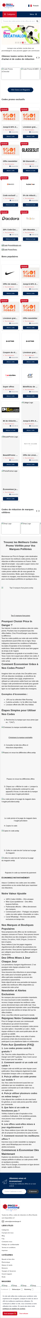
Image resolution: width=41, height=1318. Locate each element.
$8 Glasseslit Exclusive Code (30, 161)
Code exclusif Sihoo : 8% (10, 195)
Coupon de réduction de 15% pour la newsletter (10, 352)
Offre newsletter (10, 161)
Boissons (5, 1268)
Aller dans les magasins (20, 90)
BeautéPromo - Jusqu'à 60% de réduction (10, 455)
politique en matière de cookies (14, 1308)
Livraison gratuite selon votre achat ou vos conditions (30, 352)
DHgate (24, 939)
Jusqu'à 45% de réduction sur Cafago (30, 421)
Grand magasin (7, 1274)
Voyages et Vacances (9, 1271)
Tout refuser (23, 1313)
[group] (11, 528)
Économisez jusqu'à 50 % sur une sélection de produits (10, 489)
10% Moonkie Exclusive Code (30, 230)
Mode (3, 1277)
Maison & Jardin (7, 1265)
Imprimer (5, 1250)
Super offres (8, 387)
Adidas (4, 939)
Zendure (30, 939)
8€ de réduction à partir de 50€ (10, 421)
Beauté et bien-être (8, 1259)
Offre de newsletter (10, 284)
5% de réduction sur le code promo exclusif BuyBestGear (30, 195)
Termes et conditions (8, 1247)
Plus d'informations (9, 129)
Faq (3, 1238)
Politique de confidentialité (10, 1244)
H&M (20, 679)
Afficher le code (30, 170)
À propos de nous (7, 1233)
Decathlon (11, 939)
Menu (32, 14)
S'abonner (33, 1191)
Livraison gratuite (30, 127)
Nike (34, 937)
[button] (15, 42)
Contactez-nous (7, 1241)
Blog (3, 1236)
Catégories (5, 1230)
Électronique (6, 1262)
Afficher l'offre (11, 136)
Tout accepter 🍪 (10, 1313)
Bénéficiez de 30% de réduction (30, 387)
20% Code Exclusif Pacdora (10, 230)
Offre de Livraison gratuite (30, 455)
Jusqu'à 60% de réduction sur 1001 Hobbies (10, 127)
